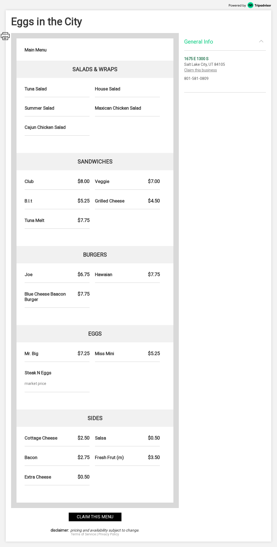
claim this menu (95, 516)
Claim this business (200, 70)
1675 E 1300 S (196, 59)
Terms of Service (83, 534)
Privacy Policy (108, 534)
